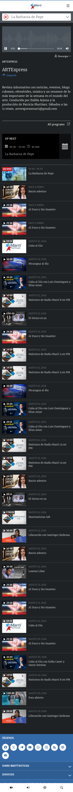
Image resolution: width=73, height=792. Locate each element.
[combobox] (36, 17)
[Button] (9, 76)
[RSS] (54, 747)
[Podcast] (45, 787)
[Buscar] (61, 787)
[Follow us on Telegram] (21, 747)
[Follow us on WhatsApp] (38, 747)
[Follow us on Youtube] (30, 747)
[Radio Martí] (28, 787)
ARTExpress (9, 62)
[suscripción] (5, 755)
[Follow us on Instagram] (46, 747)
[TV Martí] (11, 787)
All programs (56, 125)
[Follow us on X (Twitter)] (13, 747)
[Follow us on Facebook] (5, 747)
